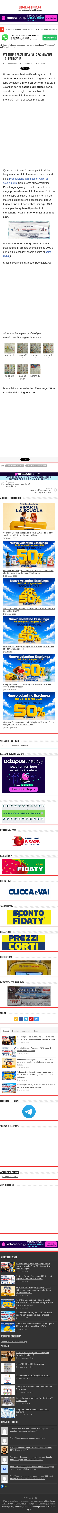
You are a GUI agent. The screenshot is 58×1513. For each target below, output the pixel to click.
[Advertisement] (29, 135)
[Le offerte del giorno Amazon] (23, 813)
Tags (36, 1031)
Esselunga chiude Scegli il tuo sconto (33, 1375)
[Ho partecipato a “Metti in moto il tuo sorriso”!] (8, 1413)
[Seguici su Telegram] (29, 1111)
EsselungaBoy (11, 63)
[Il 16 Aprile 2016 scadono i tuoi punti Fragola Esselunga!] (8, 1356)
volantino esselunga (36, 466)
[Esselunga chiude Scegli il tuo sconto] (8, 1379)
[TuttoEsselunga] (29, 6)
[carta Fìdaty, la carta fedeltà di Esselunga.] (23, 866)
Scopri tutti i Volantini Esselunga (15, 745)
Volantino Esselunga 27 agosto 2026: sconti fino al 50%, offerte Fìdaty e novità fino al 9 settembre (28, 571)
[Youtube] (31, 1019)
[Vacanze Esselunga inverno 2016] (29, 995)
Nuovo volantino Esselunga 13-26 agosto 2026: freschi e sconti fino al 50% (35, 1324)
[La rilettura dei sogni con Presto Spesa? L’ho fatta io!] (8, 1401)
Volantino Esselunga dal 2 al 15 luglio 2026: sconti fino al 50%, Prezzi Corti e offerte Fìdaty (28, 723)
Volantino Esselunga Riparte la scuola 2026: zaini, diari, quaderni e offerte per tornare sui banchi (28, 534)
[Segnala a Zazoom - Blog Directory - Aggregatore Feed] (2, 1486)
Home (4, 45)
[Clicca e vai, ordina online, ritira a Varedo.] (29, 891)
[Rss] (16, 1019)
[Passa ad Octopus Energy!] (23, 775)
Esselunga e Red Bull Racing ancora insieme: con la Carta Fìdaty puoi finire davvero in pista (33, 1266)
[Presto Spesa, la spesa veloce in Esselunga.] (29, 967)
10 (32, 1367)
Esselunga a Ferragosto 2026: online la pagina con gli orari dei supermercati (34, 1313)
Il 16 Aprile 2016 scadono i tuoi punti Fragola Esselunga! (32, 1353)
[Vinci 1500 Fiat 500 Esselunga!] (8, 1367)
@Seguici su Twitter (9, 1172)
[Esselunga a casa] (23, 841)
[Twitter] (26, 1019)
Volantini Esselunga (17, 45)
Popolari (15, 1031)
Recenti (6, 1031)
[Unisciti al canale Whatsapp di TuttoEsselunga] (29, 37)
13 (33, 1358)
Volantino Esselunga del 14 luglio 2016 (18, 484)
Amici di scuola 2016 (15, 466)
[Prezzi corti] (23, 942)
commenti (26, 1031)
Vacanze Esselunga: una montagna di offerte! (41, 490)
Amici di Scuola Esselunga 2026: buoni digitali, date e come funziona (34, 1277)
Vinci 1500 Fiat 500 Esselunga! (30, 1364)
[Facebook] (21, 1019)
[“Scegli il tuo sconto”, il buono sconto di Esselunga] (8, 1390)
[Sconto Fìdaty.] (29, 917)
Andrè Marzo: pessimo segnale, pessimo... (27, 1438)
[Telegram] (42, 1019)
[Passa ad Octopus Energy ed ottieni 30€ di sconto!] (29, 476)
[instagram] (36, 1019)
